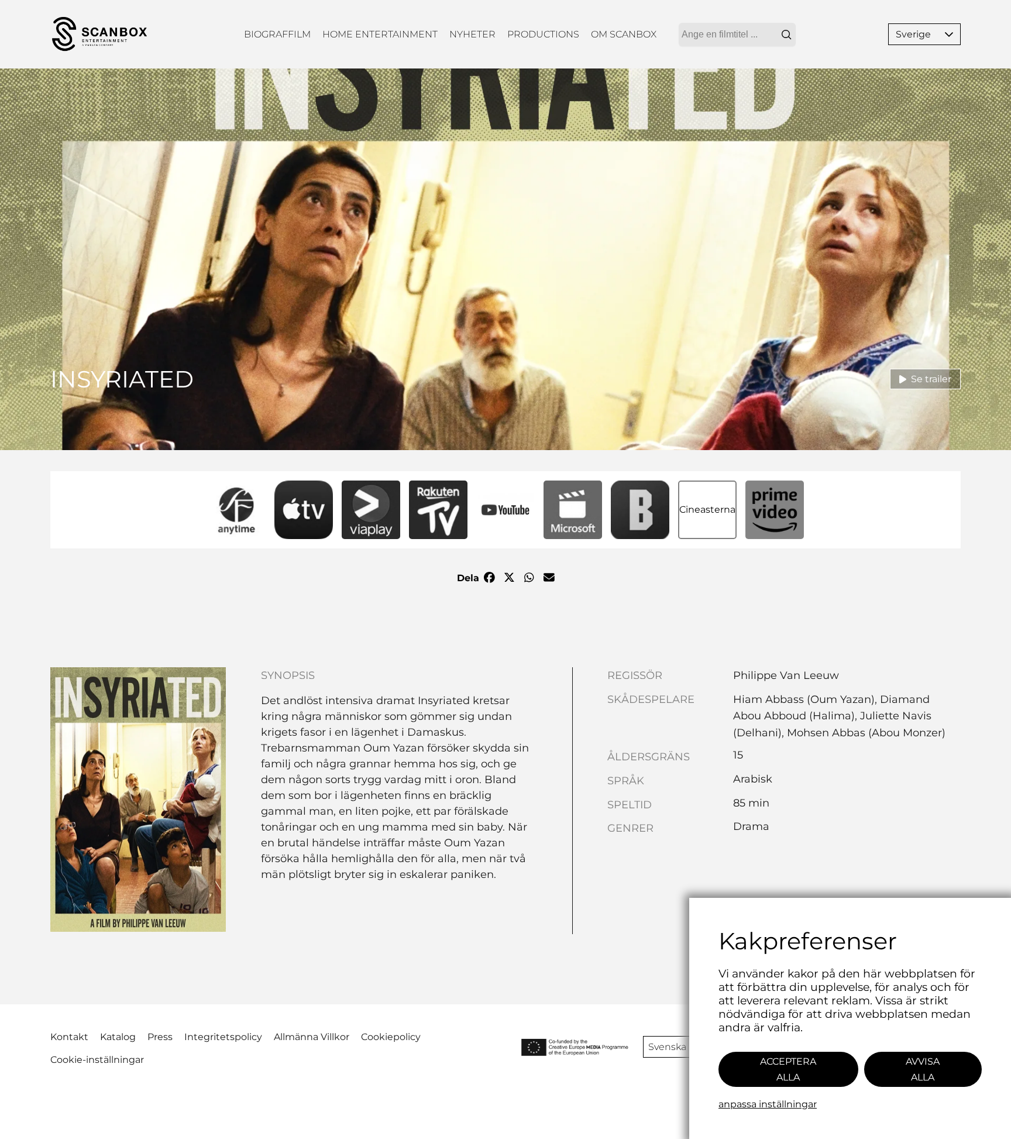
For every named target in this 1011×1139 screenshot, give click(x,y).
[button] (949, 34)
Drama (751, 826)
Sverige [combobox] (913, 34)
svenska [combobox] (667, 1046)
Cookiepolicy (391, 1036)
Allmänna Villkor (311, 1036)
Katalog (118, 1036)
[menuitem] (277, 34)
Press (160, 1036)
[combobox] (737, 34)
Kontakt (69, 1036)
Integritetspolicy (223, 1036)
